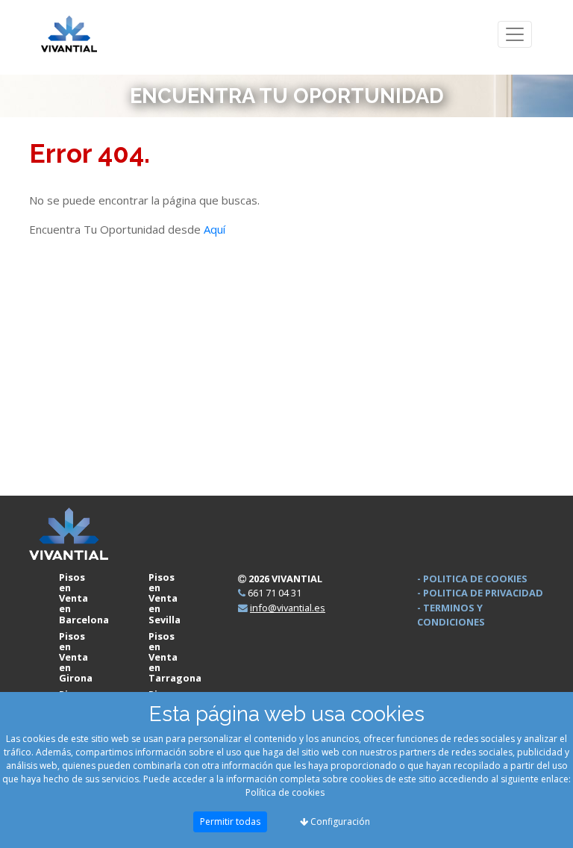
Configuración (339, 821)
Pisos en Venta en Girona (76, 657)
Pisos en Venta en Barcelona (84, 598)
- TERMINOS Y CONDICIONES (451, 615)
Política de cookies (285, 792)
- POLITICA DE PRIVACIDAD (480, 592)
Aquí (214, 229)
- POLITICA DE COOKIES (472, 578)
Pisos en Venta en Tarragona (174, 657)
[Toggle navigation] (515, 35)
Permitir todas (230, 821)
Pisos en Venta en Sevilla (164, 598)
